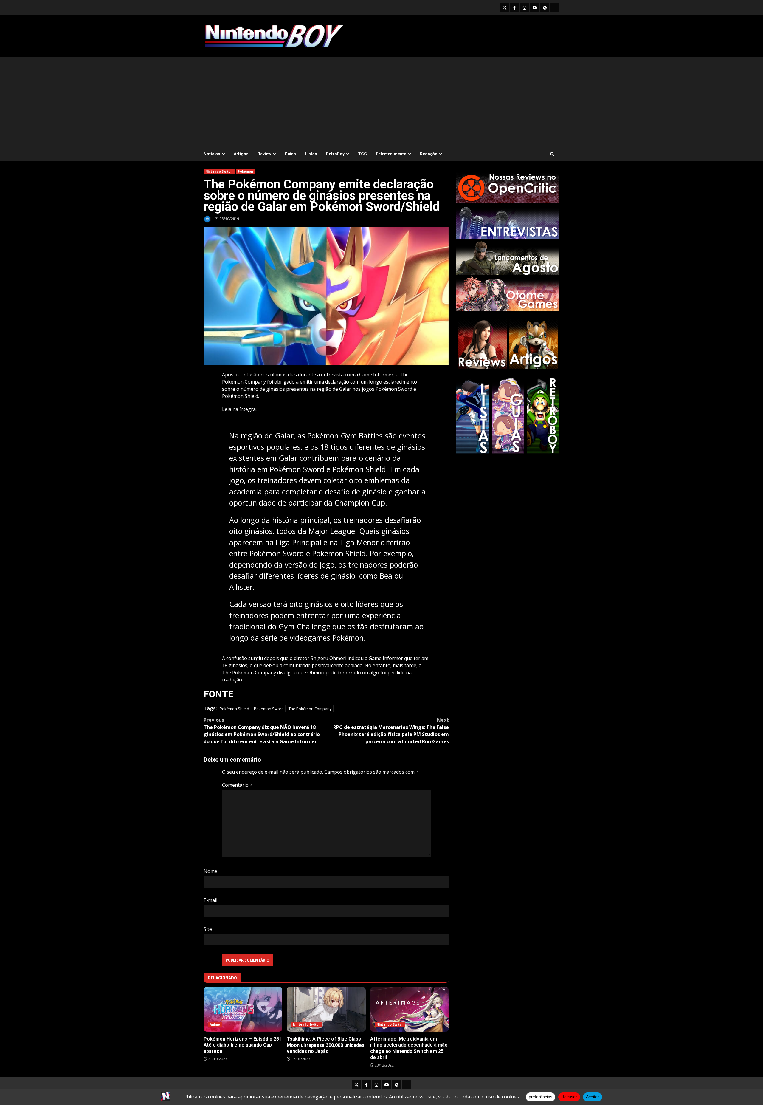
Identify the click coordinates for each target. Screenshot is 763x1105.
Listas (311, 154)
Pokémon (245, 171)
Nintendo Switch (219, 171)
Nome (210, 871)
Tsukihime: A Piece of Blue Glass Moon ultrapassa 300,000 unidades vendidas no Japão (326, 1009)
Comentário (237, 785)
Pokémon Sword (269, 708)
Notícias (212, 154)
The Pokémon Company (310, 708)
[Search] (552, 154)
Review (264, 154)
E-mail (210, 900)
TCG (362, 154)
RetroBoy (335, 154)
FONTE (218, 694)
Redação (429, 154)
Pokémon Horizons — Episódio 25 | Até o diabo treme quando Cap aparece (243, 1009)
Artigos (241, 154)
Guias (290, 154)
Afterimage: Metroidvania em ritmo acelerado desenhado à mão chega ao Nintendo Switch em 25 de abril (409, 1009)
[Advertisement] (381, 102)
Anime (215, 1024)
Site (208, 929)
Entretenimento (391, 154)
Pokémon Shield (234, 708)
